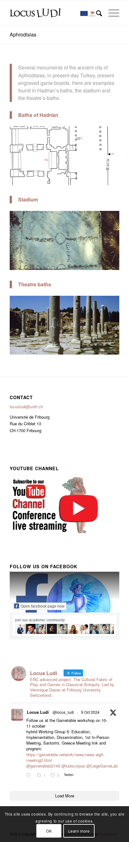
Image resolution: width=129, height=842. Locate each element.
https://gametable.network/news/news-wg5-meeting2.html (65, 757)
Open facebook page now (42, 606)
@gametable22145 (43, 766)
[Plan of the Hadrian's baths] (112, 180)
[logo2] (53, 12)
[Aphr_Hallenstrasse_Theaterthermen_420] (112, 350)
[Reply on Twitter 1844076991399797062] (30, 775)
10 (87, 177)
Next (105, 154)
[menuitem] (96, 12)
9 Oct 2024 (90, 712)
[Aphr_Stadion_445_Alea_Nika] (112, 265)
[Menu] (110, 12)
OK (49, 831)
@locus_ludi (63, 712)
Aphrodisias (23, 34)
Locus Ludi (38, 712)
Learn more (79, 831)
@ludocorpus (73, 766)
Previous (23, 154)
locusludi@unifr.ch (26, 407)
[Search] (96, 12)
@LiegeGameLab (102, 766)
